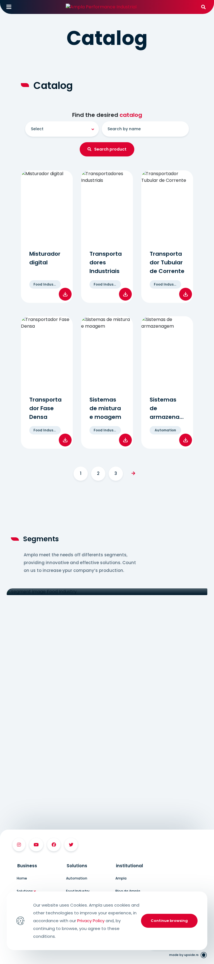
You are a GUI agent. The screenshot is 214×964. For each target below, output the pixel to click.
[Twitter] (71, 844)
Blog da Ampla (127, 891)
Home (22, 878)
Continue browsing (169, 920)
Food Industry (77, 891)
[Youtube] (36, 844)
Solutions (25, 891)
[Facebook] (53, 844)
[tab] (37, 865)
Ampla (121, 878)
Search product (110, 149)
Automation (76, 878)
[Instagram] (19, 844)
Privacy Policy (90, 921)
